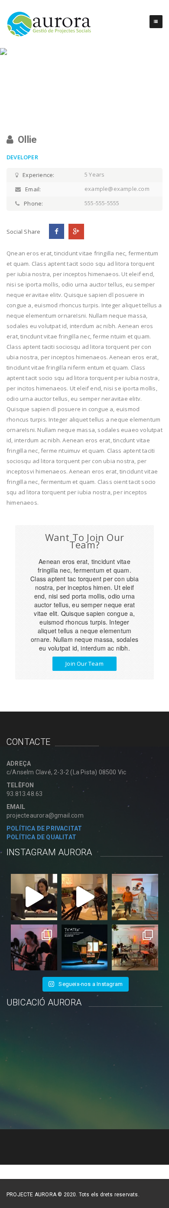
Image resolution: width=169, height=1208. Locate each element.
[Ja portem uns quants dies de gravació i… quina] (34, 948)
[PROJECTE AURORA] (49, 24)
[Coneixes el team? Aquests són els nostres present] (135, 948)
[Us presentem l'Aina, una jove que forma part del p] (34, 897)
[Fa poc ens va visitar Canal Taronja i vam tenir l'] (85, 897)
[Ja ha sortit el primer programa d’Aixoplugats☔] (135, 897)
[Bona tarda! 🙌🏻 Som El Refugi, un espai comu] (85, 948)
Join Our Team (84, 663)
